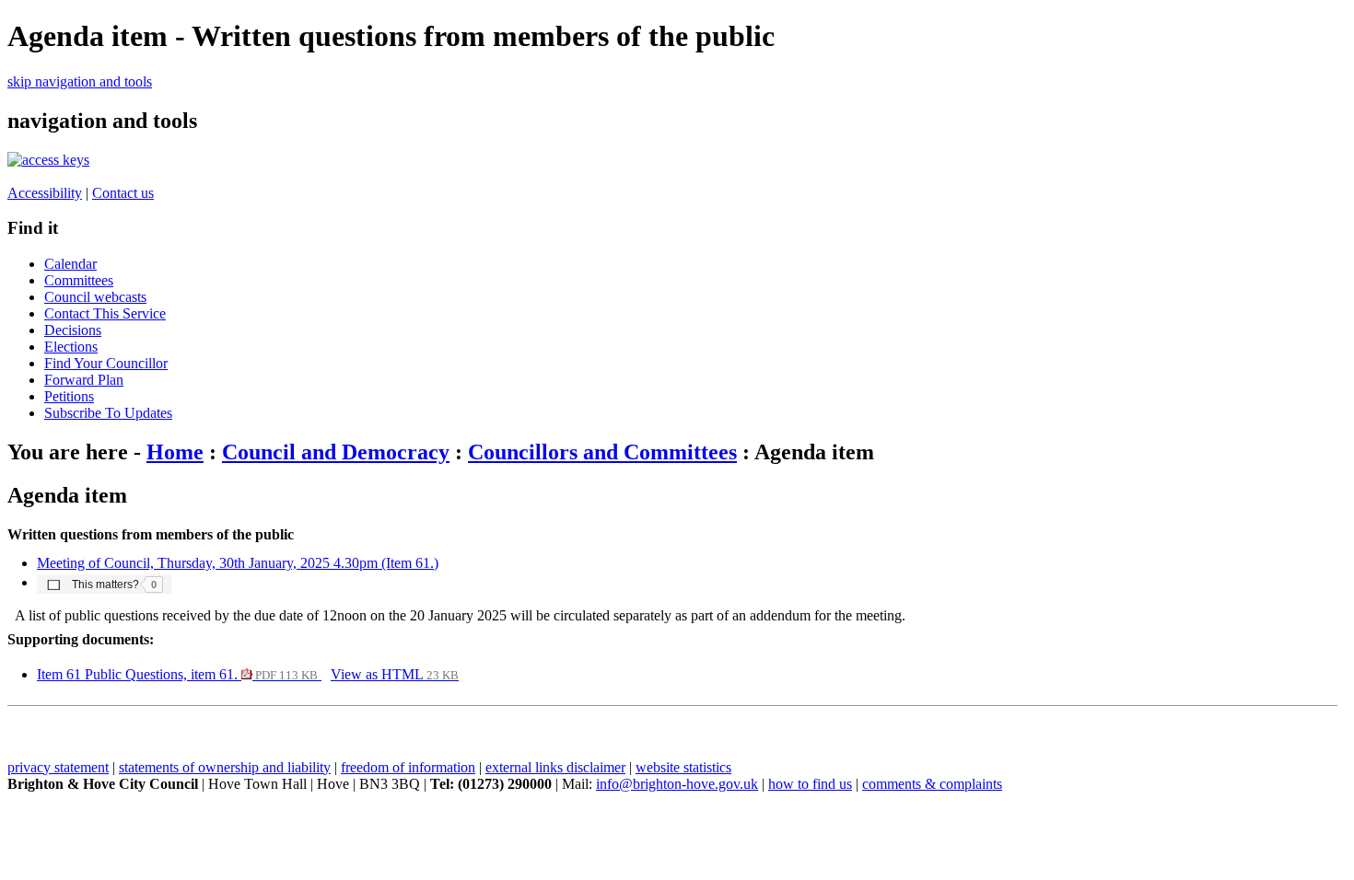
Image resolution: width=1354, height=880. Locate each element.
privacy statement (58, 767)
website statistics (683, 767)
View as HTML (395, 674)
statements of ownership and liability (225, 767)
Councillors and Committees (602, 452)
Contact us (123, 193)
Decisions (72, 330)
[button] (104, 583)
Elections (71, 346)
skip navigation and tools (79, 81)
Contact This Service (105, 313)
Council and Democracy (335, 452)
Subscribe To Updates (108, 413)
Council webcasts (95, 297)
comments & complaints (932, 784)
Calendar (70, 264)
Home (175, 452)
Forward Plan (83, 380)
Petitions (69, 396)
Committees (78, 280)
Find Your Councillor (106, 363)
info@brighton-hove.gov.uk (677, 784)
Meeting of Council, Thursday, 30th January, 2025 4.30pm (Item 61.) (237, 563)
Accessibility (44, 193)
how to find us (810, 784)
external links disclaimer (555, 767)
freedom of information (408, 767)
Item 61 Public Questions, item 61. (177, 674)
